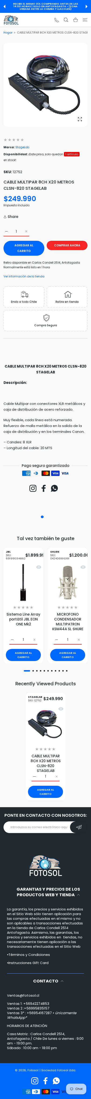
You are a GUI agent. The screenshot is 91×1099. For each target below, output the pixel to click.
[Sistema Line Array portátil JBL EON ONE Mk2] (23, 582)
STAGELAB (35, 699)
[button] (4, 6)
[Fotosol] (11, 19)
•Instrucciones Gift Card (28, 962)
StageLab (22, 147)
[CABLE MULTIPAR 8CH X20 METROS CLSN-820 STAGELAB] (45, 724)
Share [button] (13, 216)
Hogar (8, 32)
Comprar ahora (67, 245)
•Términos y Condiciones (28, 954)
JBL (15, 555)
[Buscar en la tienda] (66, 20)
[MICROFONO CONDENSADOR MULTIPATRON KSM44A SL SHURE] (68, 582)
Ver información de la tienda (24, 276)
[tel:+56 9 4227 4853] (56, 20)
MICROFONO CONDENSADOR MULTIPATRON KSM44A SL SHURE (67, 621)
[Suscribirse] (79, 827)
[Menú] (85, 20)
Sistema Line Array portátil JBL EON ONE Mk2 (23, 619)
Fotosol (33, 1070)
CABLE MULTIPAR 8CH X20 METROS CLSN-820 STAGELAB (46, 763)
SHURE (59, 555)
